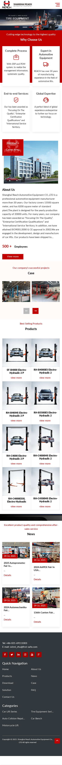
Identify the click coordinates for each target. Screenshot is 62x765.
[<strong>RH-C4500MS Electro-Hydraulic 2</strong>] (45, 481)
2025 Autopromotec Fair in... (14, 564)
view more (18, 378)
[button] (36, 311)
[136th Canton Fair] (46, 597)
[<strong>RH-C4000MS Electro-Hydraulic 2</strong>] (45, 438)
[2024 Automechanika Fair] (16, 595)
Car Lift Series (9, 711)
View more (13, 256)
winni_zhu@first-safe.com (23, 647)
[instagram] (25, 654)
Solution (6, 690)
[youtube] (32, 654)
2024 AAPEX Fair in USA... (44, 568)
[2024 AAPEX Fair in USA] (46, 552)
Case (33, 683)
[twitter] (11, 654)
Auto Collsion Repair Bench (13, 718)
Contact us (8, 697)
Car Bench (36, 718)
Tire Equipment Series (42, 711)
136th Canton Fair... (44, 612)
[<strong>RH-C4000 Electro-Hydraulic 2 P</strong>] (16, 438)
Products (7, 676)
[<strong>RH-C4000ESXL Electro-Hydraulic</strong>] (16, 481)
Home (5, 669)
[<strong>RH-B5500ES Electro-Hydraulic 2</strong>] (45, 395)
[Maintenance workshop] (16, 291)
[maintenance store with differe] (46, 291)
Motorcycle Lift (10, 725)
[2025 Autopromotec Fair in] (16, 550)
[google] (38, 654)
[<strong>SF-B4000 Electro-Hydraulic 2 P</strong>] (16, 353)
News (34, 676)
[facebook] (5, 654)
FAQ (33, 690)
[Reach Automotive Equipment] (17, 4)
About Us (36, 669)
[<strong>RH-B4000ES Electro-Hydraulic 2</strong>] (45, 353)
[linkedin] (18, 654)
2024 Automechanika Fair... (15, 609)
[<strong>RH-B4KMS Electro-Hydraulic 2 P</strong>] (16, 395)
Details (7, 575)
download (7, 683)
